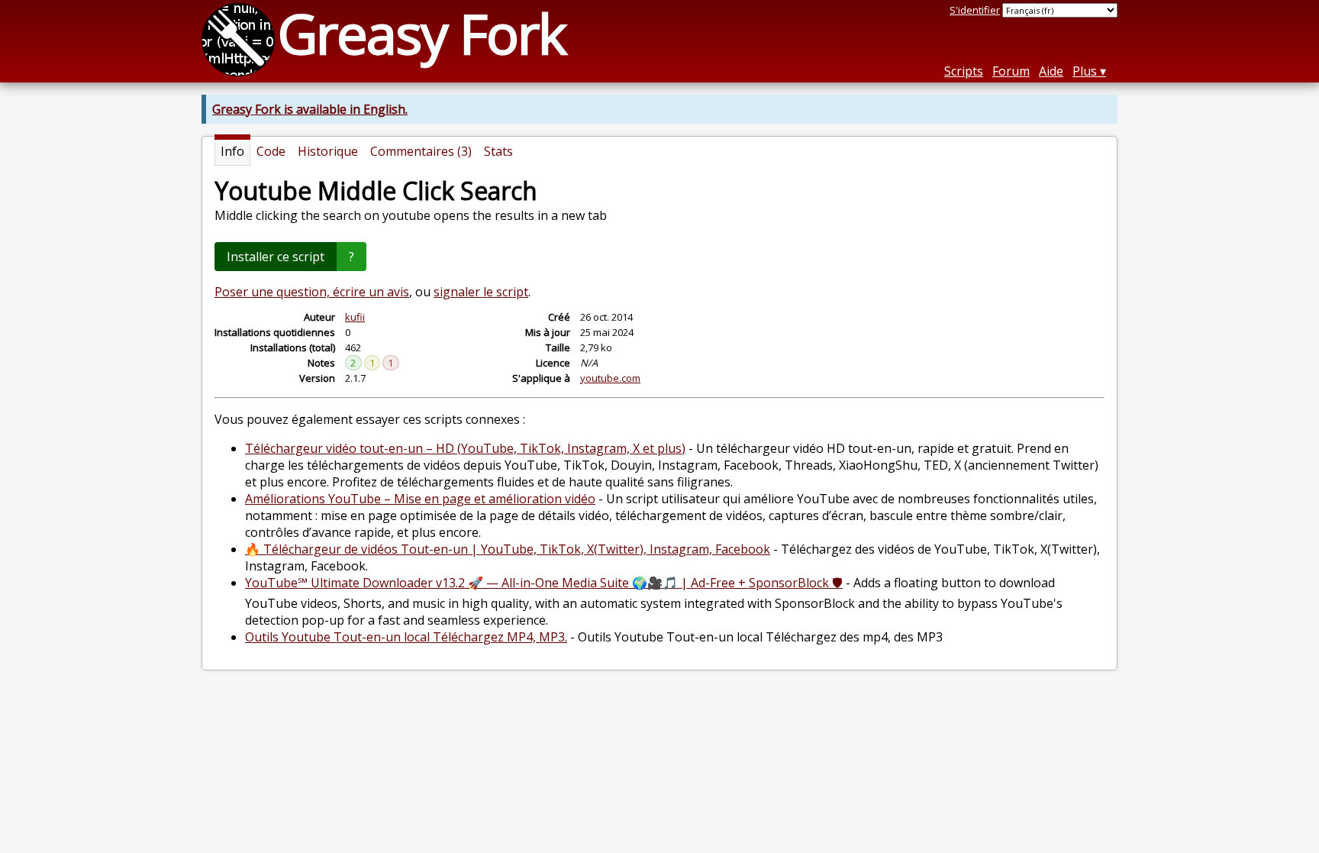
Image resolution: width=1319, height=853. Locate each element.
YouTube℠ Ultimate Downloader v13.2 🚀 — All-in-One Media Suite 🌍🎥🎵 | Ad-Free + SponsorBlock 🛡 (544, 582)
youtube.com (610, 378)
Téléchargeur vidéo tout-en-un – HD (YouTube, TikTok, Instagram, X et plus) (465, 448)
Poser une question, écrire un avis (311, 291)
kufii (355, 317)
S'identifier (975, 10)
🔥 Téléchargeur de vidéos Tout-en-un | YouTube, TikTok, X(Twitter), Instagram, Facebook (507, 549)
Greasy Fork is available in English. (310, 109)
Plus (1084, 71)
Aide (1051, 71)
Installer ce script (275, 256)
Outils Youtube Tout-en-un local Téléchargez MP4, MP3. (406, 636)
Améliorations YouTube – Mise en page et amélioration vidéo (420, 498)
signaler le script (481, 291)
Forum (1011, 71)
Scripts (963, 71)
